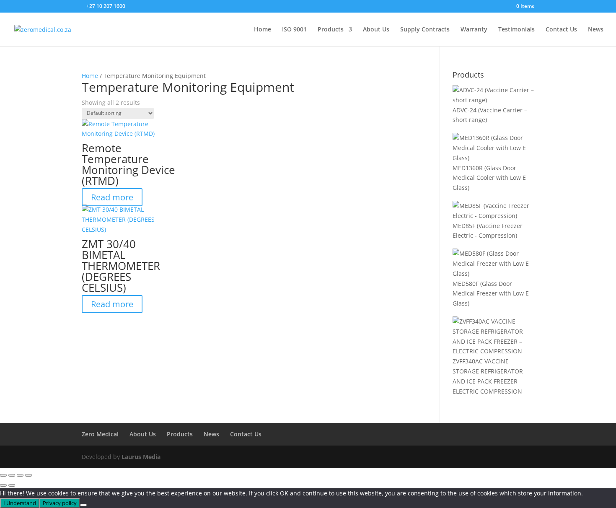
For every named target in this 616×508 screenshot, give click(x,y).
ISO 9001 (294, 29)
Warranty (474, 29)
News (595, 29)
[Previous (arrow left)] (3, 485)
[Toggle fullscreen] (11, 475)
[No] (83, 505)
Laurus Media (141, 457)
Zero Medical (100, 434)
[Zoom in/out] (3, 475)
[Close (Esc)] (28, 475)
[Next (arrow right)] (11, 485)
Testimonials (516, 29)
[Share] (20, 475)
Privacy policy (60, 503)
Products (331, 29)
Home (262, 29)
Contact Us (561, 29)
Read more (112, 197)
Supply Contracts (425, 29)
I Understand (19, 503)
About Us (376, 29)
